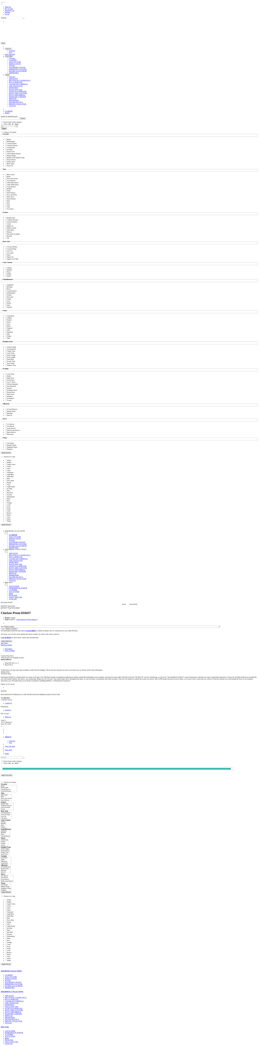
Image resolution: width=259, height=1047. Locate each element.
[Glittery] (3, 822)
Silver (9, 519)
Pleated (9, 232)
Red (8, 501)
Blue (8, 478)
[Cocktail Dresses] (9, 791)
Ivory (8, 507)
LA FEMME (13, 590)
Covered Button (12, 247)
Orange (9, 503)
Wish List (8, 7)
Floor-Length (11, 355)
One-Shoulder (11, 386)
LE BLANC (13, 599)
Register (7, 12)
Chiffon (9, 318)
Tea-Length (10, 363)
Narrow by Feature (10, 132)
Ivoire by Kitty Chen (15, 564)
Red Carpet (10, 164)
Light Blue (10, 474)
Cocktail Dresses (12, 145)
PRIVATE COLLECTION (17, 579)
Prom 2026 (8, 750)
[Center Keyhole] (7, 807)
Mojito (9, 462)
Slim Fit (9, 415)
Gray (8, 517)
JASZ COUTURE (15, 537)
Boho (8, 176)
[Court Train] (5, 854)
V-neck (9, 400)
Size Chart (4, 643)
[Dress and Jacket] (6, 798)
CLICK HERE (30, 631)
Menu (3, 43)
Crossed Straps (11, 249)
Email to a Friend (6, 645)
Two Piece (10, 209)
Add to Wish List (6, 641)
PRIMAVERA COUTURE (18, 544)
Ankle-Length (11, 347)
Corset (9, 224)
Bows (9, 289)
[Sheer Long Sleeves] (7, 881)
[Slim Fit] (6, 872)
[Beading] (5, 833)
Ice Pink (9, 489)
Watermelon (11, 497)
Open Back (10, 230)
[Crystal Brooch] (5, 836)
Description (8, 649)
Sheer (9, 255)
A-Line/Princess (12, 409)
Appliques (10, 285)
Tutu (8, 207)
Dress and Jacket (12, 178)
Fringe (9, 299)
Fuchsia (9, 495)
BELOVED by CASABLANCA (19, 555)
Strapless (10, 396)
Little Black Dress (12, 182)
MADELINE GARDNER (17, 571)
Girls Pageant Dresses (14, 153)
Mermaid (10, 413)
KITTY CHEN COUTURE (18, 568)
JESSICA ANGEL (15, 538)
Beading (9, 287)
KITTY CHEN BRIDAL (17, 570)
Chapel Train (11, 351)
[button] (8, 49)
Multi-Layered (11, 228)
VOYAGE (12, 580)
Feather (9, 295)
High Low (10, 226)
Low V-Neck (11, 382)
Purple (9, 482)
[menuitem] (131, 7)
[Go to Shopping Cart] (1, 2)
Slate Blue (10, 476)
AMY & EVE (13, 553)
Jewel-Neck (10, 380)
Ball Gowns (11, 174)
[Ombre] (3, 827)
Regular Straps (11, 445)
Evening (9, 149)
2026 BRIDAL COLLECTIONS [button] (15, 549)
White (9, 521)
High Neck (10, 378)
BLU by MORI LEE (15, 557)
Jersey (9, 322)
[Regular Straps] (6, 887)
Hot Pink (10, 493)
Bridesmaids (11, 141)
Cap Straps (10, 443)
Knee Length (11, 357)
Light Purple (11, 487)
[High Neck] (6, 861)
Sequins (9, 307)
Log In (7, 14)
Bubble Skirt (11, 218)
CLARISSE (13, 535)
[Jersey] (4, 845)
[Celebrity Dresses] (7, 806)
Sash (8, 305)
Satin (8, 330)
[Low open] (6, 818)
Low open (10, 253)
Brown (9, 513)
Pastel (9, 276)
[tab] (131, 539)
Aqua (9, 470)
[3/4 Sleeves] (7, 878)
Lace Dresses (11, 180)
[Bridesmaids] (9, 788)
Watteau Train (11, 365)
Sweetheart (10, 398)
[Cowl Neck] (6, 858)
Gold (8, 511)
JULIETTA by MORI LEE (17, 566)
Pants (8, 191)
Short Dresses (11, 199)
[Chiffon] (4, 842)
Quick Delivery (32, 619)
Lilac (8, 484)
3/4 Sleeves (10, 426)
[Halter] (6, 860)
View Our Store (10, 746)
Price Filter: (8, 124)
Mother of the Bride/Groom (15, 158)
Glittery (9, 268)
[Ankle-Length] (5, 849)
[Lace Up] (6, 816)
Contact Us (8, 703)
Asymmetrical (11, 349)
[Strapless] (6, 890)
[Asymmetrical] (5, 851)
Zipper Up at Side (12, 259)
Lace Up (9, 251)
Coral (9, 505)
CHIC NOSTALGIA (16, 560)
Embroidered (11, 293)
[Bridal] (9, 786)
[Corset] (7, 809)
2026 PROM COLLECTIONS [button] (15, 531)
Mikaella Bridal (14, 575)
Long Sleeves (11, 428)
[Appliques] (5, 831)
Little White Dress (13, 185)
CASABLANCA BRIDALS (18, 559)
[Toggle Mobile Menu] (1, 726)
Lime (8, 468)
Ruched (9, 236)
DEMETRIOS (13, 562)
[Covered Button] (6, 813)
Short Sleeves (11, 432)
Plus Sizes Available (13, 234)
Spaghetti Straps (12, 447)
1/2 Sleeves (10, 424)
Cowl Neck (10, 374)
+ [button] (6, 551)
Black (9, 515)
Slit (8, 238)
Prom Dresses (11, 160)
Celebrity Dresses (12, 220)
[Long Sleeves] (7, 879)
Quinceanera (11, 162)
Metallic (9, 270)
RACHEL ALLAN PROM (18, 546)
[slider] (232, 768)
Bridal (9, 139)
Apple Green (11, 464)
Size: (2, 627)
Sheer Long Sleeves (13, 430)
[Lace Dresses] (6, 800)
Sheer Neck (10, 394)
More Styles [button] (9, 582)
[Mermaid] (6, 870)
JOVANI (12, 540)
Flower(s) (10, 297)
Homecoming (11, 156)
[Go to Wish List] (3, 2)
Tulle (8, 338)
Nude (9, 509)
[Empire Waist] (6, 869)
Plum (8, 499)
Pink (8, 491)
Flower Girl (10, 151)
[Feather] (4, 843)
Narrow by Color (9, 457)
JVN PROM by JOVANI (17, 542)
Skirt (8, 201)
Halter (9, 376)
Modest (9, 189)
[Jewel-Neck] (6, 863)
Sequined (10, 332)
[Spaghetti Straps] (6, 888)
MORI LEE (13, 573)
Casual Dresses (12, 143)
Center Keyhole (12, 222)
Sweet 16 (10, 166)
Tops (8, 205)
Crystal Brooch (12, 291)
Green (9, 466)
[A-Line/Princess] (6, 867)
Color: (3, 629)
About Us (8, 710)
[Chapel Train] (5, 852)
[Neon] (3, 825)
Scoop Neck (11, 392)
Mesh (8, 326)
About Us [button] (8, 737)
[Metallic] (3, 824)
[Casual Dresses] (9, 789)
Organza (9, 328)
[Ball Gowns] (6, 795)
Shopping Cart (9, 10)
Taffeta (9, 336)
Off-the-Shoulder (12, 384)
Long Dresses (11, 187)
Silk (8, 334)
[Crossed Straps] (6, 815)
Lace (8, 301)
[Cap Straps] (6, 885)
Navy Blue (10, 480)
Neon (8, 272)
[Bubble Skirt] (7, 804)
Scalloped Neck (12, 390)
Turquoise (10, 472)
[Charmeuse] (4, 840)
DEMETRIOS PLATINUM (18, 588)
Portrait (9, 388)
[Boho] (6, 797)
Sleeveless (10, 434)
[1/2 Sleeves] (7, 876)
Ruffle (9, 303)
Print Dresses (11, 193)
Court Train (10, 353)
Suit (8, 203)
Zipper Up (10, 257)
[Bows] (5, 834)
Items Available (10, 650)
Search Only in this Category (12, 122)
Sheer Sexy (10, 197)
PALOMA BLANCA (16, 577)
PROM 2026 (13, 595)
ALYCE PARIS (14, 586)
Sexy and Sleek (12, 195)
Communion (11, 147)
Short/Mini (10, 359)
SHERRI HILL (14, 547)
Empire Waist (11, 411)
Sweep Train (11, 361)
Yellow (9, 460)
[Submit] (23, 18)
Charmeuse (10, 316)
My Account (9, 9)
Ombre (9, 274)
